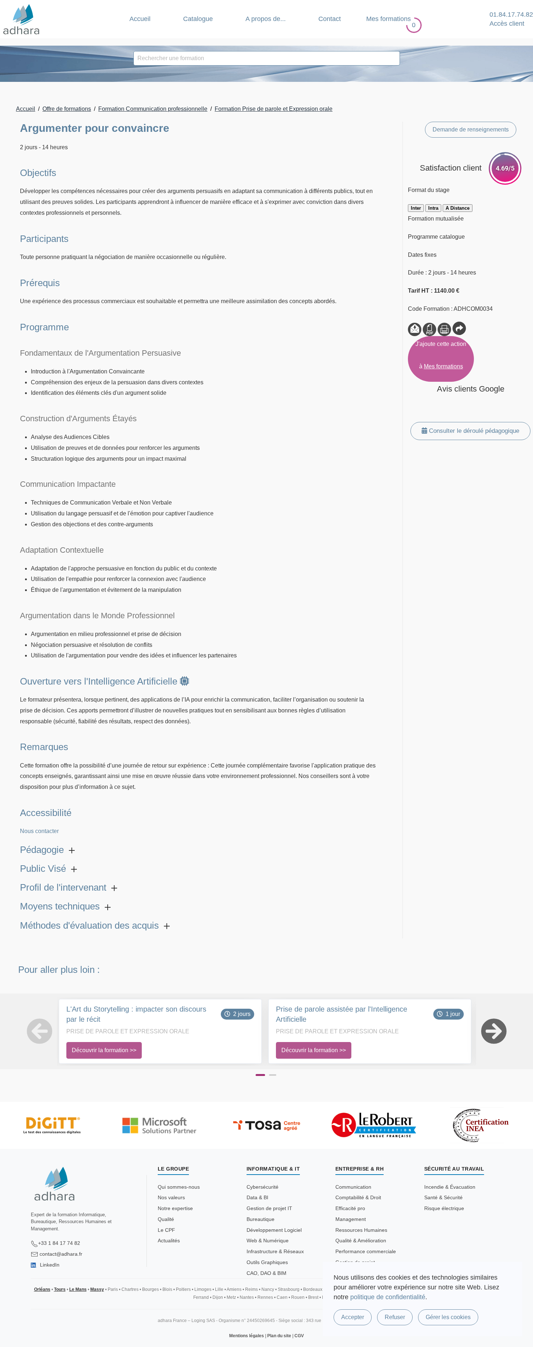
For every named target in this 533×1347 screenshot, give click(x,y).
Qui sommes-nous (179, 1187)
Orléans (42, 1289)
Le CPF (166, 1230)
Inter (416, 208)
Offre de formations (66, 109)
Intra (433, 208)
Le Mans (78, 1289)
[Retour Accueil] (21, 19)
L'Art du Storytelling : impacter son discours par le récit (136, 1014)
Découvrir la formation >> (104, 1050)
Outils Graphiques (267, 1262)
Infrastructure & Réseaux (275, 1251)
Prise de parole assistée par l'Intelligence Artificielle (341, 1014)
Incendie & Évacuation (449, 1187)
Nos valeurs (171, 1197)
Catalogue (198, 18)
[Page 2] (272, 1075)
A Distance (458, 208)
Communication (353, 1187)
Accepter (352, 1317)
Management (350, 1219)
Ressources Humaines (361, 1230)
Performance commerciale (365, 1251)
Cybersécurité (262, 1187)
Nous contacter (39, 831)
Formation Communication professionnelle (152, 109)
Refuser (395, 1317)
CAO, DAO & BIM (266, 1273)
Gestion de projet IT (269, 1208)
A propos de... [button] (265, 18)
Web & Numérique (268, 1240)
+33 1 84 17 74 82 (59, 1243)
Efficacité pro (350, 1208)
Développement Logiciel (274, 1230)
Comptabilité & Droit (358, 1197)
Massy (97, 1289)
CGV (299, 1335)
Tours (60, 1289)
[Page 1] (260, 1075)
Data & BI (257, 1197)
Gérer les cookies (448, 1317)
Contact (329, 18)
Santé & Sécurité (443, 1197)
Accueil (139, 18)
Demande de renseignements (471, 129)
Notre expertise (175, 1208)
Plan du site (279, 1335)
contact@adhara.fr (61, 1254)
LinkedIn (48, 1265)
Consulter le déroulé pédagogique (473, 430)
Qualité (166, 1219)
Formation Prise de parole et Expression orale (273, 109)
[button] (29, 1031)
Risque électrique (444, 1208)
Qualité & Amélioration (360, 1240)
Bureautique (260, 1219)
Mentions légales (246, 1335)
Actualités (169, 1240)
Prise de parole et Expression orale (127, 1031)
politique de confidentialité (387, 1297)
